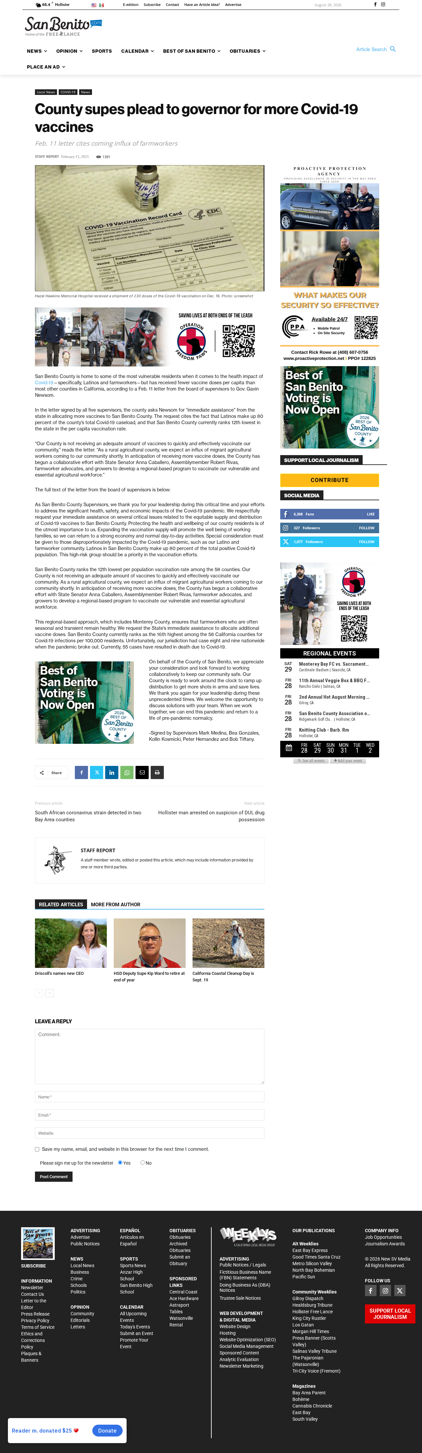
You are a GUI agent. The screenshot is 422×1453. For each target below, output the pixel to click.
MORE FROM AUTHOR (115, 905)
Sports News (133, 1265)
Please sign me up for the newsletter (76, 1163)
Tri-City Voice (305, 1371)
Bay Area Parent (309, 1392)
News (85, 92)
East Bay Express (310, 1250)
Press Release (35, 1314)
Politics (78, 1291)
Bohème (300, 1399)
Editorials (80, 1320)
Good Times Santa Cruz (316, 1257)
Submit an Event (136, 1333)
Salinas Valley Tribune (314, 1351)
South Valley (305, 1419)
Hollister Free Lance (312, 1311)
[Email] (142, 772)
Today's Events (135, 1326)
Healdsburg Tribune (312, 1305)
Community (82, 1313)
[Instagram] (383, 5)
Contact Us (32, 1294)
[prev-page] (39, 993)
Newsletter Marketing (241, 1366)
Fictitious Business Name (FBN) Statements (245, 1274)
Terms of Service (37, 1327)
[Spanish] (102, 5)
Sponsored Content (239, 1352)
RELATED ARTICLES (61, 905)
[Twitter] (96, 772)
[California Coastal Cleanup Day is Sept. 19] (228, 943)
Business (80, 1272)
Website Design (235, 1326)
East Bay (301, 1412)
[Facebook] (375, 5)
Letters (78, 1326)
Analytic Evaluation (239, 1359)
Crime (76, 1278)
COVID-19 (68, 92)
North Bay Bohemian (313, 1270)
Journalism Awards (385, 1243)
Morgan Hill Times (310, 1331)
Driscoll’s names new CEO (59, 973)
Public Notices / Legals (243, 1264)
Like (371, 513)
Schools (79, 1285)
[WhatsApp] (127, 772)
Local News (46, 92)
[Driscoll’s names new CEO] (71, 943)
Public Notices (85, 1243)
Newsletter (32, 1287)
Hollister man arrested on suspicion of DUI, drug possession (211, 816)
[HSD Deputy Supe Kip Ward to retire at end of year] (150, 943)
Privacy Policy (35, 1320)
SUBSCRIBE (33, 1265)
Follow (367, 527)
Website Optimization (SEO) (248, 1339)
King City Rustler (309, 1318)
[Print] (157, 772)
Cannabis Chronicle (312, 1406)
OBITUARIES (182, 1230)
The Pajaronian (307, 1357)
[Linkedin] (111, 772)
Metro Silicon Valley (312, 1263)
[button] (377, 49)
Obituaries (180, 1237)
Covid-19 (44, 383)
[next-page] (49, 993)
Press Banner (306, 1338)
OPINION (80, 1307)
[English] (95, 5)
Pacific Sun (303, 1276)
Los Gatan (303, 1324)
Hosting (228, 1333)
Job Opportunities (383, 1237)
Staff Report (47, 156)
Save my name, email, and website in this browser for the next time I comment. (125, 1149)
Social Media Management (247, 1346)
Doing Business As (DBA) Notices (245, 1287)
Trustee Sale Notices (240, 1298)
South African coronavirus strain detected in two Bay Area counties (88, 816)
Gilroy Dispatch (307, 1298)
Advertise (80, 1237)
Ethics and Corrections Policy (33, 1340)
